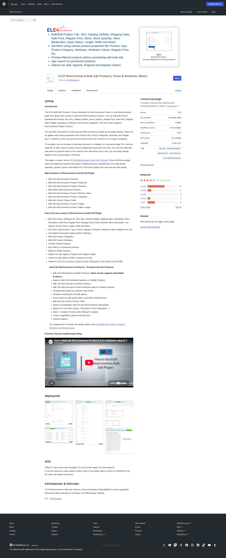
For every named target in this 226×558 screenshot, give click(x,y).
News (11, 527)
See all (178, 207)
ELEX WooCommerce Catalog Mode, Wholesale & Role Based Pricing (87, 261)
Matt (180, 527)
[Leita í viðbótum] (34, 20)
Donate (139, 531)
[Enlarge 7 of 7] (130, 431)
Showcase (55, 523)
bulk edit (162, 148)
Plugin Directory (15, 12)
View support (172, 106)
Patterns (54, 534)
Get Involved (140, 523)
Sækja (177, 78)
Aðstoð (178, 90)
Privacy (12, 534)
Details (50, 90)
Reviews (62, 90)
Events (137, 527)
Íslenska (35, 545)
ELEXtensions (73, 80)
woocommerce (175, 153)
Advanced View (147, 165)
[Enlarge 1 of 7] (70, 403)
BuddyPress (182, 534)
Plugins (54, 531)
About (11, 523)
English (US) (176, 143)
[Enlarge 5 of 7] (130, 412)
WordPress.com (184, 523)
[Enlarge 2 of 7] (70, 430)
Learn (95, 523)
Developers (97, 531)
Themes (54, 527)
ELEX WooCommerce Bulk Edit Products (90, 160)
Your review (145, 207)
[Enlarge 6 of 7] (130, 422)
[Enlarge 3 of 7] (100, 403)
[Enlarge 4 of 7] (130, 403)
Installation (76, 90)
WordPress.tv (99, 534)
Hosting (12, 531)
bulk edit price (163, 153)
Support (96, 527)
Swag (138, 534)
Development (92, 90)
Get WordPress (214, 4)
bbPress (181, 531)
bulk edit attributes (173, 148)
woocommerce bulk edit (171, 158)
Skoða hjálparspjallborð (150, 227)
